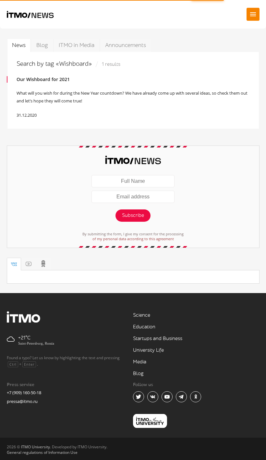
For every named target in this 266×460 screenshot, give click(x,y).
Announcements (125, 45)
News (19, 45)
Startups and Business (157, 339)
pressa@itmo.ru (22, 401)
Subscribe (133, 215)
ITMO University (35, 447)
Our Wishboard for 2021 (43, 79)
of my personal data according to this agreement (133, 238)
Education (144, 327)
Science (141, 315)
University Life (148, 350)
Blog (42, 45)
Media (139, 362)
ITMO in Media (76, 45)
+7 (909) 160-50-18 (24, 392)
